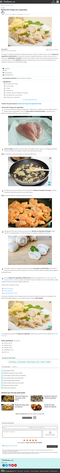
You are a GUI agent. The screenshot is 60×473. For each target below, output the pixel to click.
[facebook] (3, 465)
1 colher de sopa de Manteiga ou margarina (17, 93)
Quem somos (20, 471)
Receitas (2, 5)
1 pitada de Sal (9, 91)
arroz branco (48, 278)
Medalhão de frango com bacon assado (12, 373)
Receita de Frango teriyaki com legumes (50, 406)
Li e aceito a (10, 445)
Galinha (48, 362)
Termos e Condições (34, 471)
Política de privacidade (44, 471)
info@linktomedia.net (35, 453)
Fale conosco (26, 471)
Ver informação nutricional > (30, 100)
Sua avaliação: (21, 443)
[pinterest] (15, 465)
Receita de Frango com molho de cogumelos (50, 397)
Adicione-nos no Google (53, 50)
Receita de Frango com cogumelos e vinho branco (21, 398)
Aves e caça (7, 5)
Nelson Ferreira (9, 14)
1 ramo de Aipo (9, 86)
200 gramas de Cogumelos (13, 97)
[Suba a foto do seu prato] (34, 417)
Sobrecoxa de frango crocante (10, 385)
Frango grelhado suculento (10, 293)
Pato (38, 362)
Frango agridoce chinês (8, 371)
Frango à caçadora (8, 288)
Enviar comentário (52, 446)
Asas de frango (21, 362)
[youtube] (12, 465)
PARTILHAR (53, 2)
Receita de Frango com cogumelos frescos (29, 104)
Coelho (42, 362)
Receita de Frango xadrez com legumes (22, 406)
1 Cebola (8, 88)
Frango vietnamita (8, 291)
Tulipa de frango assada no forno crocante (13, 383)
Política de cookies (53, 471)
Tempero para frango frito (9, 388)
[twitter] (6, 465)
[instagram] (9, 465)
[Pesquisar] (58, 2)
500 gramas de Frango (12, 84)
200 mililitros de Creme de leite (14, 95)
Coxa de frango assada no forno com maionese (14, 376)
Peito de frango (31, 362)
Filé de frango (12, 362)
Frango (11, 5)
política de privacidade (12, 446)
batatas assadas (13, 280)
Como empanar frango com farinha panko (13, 378)
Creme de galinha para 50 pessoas (11, 381)
